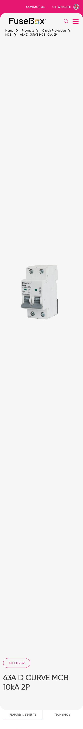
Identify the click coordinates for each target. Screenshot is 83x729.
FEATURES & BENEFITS (23, 714)
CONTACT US (35, 7)
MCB (8, 34)
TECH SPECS (62, 714)
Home (9, 30)
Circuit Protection (54, 30)
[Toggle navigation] (75, 21)
